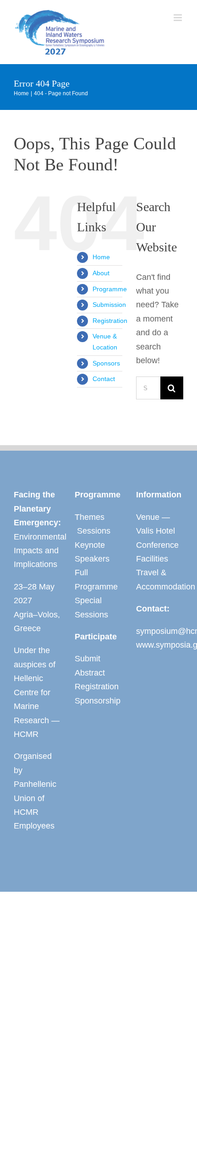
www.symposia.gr (159, 644)
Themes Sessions (92, 524)
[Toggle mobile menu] (178, 17)
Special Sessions (91, 607)
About (101, 273)
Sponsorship (97, 700)
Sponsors (106, 363)
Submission (109, 304)
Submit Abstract (90, 665)
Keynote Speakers (92, 551)
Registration (110, 320)
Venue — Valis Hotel (155, 524)
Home (101, 257)
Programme (110, 289)
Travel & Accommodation (159, 579)
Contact (104, 378)
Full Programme (96, 579)
